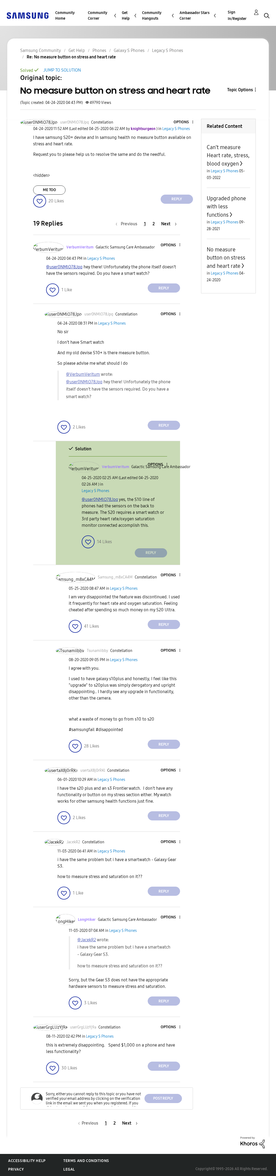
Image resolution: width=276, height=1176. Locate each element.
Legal (69, 1169)
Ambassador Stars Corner (194, 15)
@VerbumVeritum (83, 374)
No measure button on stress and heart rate (226, 257)
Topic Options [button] (240, 89)
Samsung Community (40, 50)
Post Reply (163, 1098)
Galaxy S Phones (129, 50)
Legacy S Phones (167, 50)
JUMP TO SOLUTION (62, 70)
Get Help (126, 15)
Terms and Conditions (86, 1161)
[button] (183, 122)
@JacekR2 (86, 939)
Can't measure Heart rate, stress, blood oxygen (228, 155)
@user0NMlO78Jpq (64, 266)
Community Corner (97, 15)
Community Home (65, 15)
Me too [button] (49, 190)
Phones (99, 50)
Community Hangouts (151, 15)
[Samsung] (27, 15)
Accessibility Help (27, 1161)
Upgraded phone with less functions (226, 206)
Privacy (16, 1169)
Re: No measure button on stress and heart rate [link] (71, 56)
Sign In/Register (237, 15)
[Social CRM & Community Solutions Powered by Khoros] (252, 1142)
